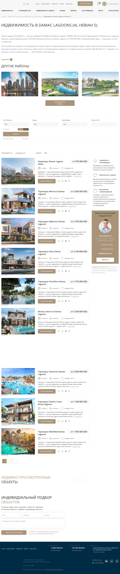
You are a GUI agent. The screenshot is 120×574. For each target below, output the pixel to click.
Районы (73, 10)
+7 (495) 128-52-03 (57, 548)
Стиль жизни (113, 10)
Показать (16, 134)
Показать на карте (98, 552)
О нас (38, 4)
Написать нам (97, 560)
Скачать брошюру (46, 181)
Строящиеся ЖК (25, 10)
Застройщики (87, 10)
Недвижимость (7, 10)
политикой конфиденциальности (54, 569)
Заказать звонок (56, 550)
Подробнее (5, 59)
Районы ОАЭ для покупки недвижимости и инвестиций (25, 16)
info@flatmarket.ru (105, 253)
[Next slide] (117, 84)
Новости (55, 4)
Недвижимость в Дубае (45, 10)
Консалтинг (45, 4)
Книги (62, 4)
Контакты (69, 4)
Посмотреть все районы (60, 103)
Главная (3, 16)
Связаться (105, 260)
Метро (100, 10)
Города (62, 10)
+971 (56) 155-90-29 (78, 548)
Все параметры (8, 139)
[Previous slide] (3, 84)
